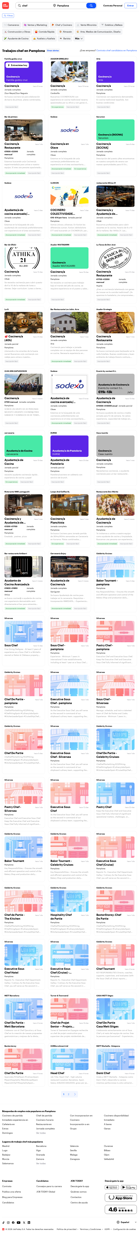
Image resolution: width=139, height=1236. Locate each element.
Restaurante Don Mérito (107, 491)
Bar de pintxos (11, 117)
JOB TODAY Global (45, 1191)
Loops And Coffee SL (60, 491)
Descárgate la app (80, 1186)
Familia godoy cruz (13, 59)
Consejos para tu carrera (49, 1186)
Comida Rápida (46, 31)
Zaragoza (75, 1159)
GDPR (107, 1229)
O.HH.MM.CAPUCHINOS (15, 371)
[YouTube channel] (18, 1222)
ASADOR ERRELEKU (59, 59)
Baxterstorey (10, 1046)
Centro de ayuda (79, 1202)
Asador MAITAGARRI (59, 244)
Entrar (130, 5)
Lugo (4, 1150)
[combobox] (36, 5)
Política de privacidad (66, 1229)
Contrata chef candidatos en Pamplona (116, 50)
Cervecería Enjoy (58, 553)
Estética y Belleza (113, 25)
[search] (91, 5)
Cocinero (75, 1120)
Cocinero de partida (12, 1115)
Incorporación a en (79, 1124)
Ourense (108, 1146)
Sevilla (73, 1150)
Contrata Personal (112, 5)
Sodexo (53, 117)
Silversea (8, 618)
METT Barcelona (11, 995)
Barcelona (41, 1146)
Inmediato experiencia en (15, 1120)
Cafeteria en (8, 1124)
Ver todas (41, 1133)
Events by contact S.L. (106, 371)
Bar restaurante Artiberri (15, 553)
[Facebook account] (13, 1222)
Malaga (74, 1154)
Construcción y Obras (19, 31)
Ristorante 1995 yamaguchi (17, 491)
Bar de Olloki (10, 244)
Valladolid (109, 1159)
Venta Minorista (88, 25)
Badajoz (6, 1154)
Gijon (106, 1154)
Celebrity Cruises (104, 553)
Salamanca (8, 1163)
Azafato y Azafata (46, 38)
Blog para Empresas (12, 1197)
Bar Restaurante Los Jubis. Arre (64, 309)
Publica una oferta (11, 1191)
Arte (98, 59)
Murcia (5, 1159)
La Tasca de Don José (106, 244)
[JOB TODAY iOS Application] (112, 1187)
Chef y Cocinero (63, 25)
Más (77, 38)
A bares (108, 1124)
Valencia (74, 1146)
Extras (5, 1128)
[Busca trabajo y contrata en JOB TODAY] (5, 5)
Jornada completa (45, 1128)
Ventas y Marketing (37, 25)
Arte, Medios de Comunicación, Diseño (100, 31)
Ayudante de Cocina (18, 38)
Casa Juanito (102, 433)
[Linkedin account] (29, 1222)
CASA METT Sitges (104, 995)
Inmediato (109, 1120)
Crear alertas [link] (53, 50)
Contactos (76, 1197)
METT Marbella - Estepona (108, 1046)
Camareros (13, 25)
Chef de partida (44, 1115)
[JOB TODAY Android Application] (129, 1187)
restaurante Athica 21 (106, 183)
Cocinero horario (45, 1120)
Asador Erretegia (104, 309)
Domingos (7, 1133)
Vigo (38, 1150)
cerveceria (9, 433)
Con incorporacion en (81, 1115)
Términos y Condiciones (90, 1229)
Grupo (73, 1128)
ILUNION (54, 183)
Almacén (67, 31)
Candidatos (8, 1202)
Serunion (100, 117)
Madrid (5, 1146)
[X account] (24, 1222)
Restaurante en (44, 1124)
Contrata (6, 1186)
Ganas (107, 1128)
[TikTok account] (3, 1222)
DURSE (53, 433)
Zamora (40, 1159)
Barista (66, 38)
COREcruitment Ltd (59, 1046)
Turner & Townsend (59, 995)
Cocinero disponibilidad (116, 1115)
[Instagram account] (8, 1222)
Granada (40, 1154)
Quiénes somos (79, 1191)
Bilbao (107, 1150)
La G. (6, 309)
